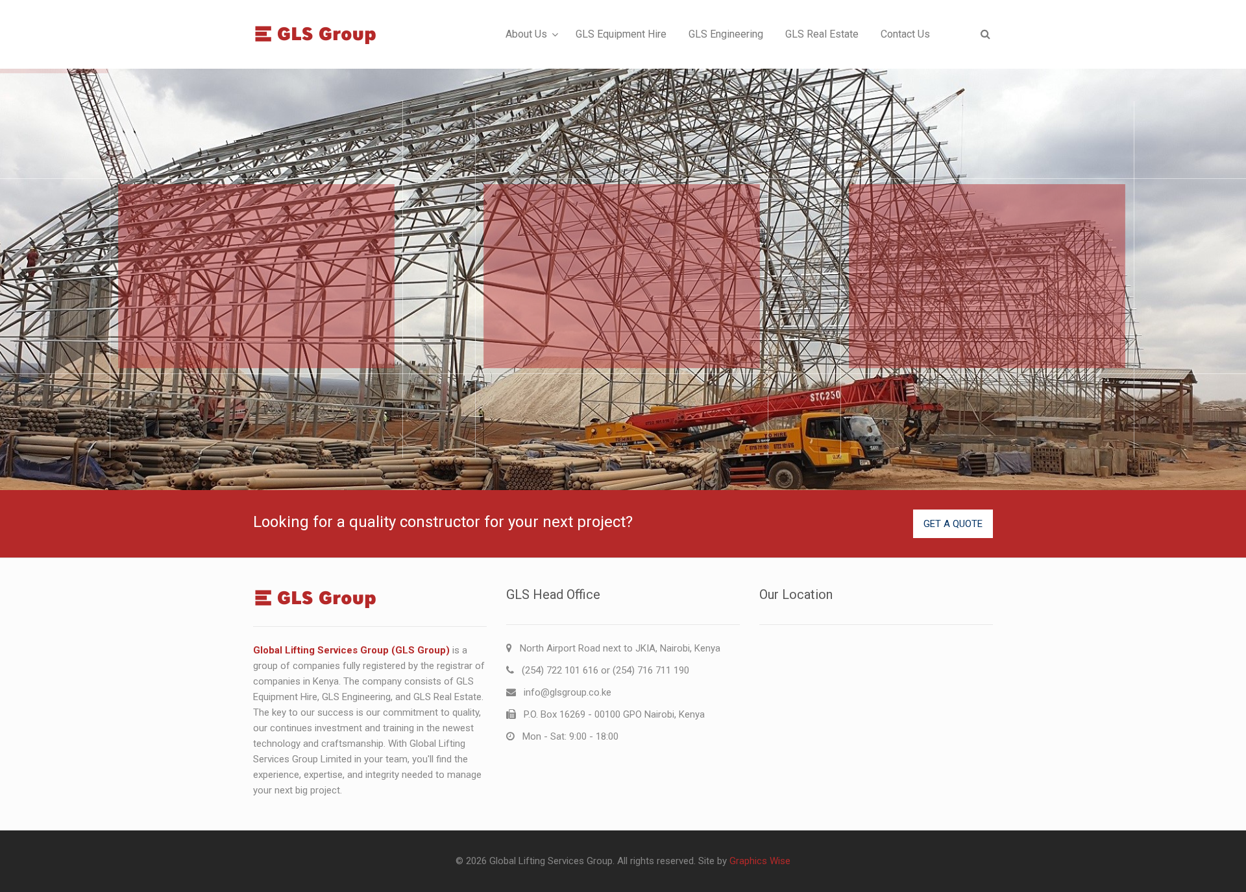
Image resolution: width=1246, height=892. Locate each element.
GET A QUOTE (953, 524)
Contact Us (905, 34)
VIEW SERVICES (188, 332)
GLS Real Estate (822, 34)
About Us (526, 34)
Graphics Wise (759, 861)
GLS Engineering (726, 34)
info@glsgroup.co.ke (567, 692)
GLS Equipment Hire (621, 34)
